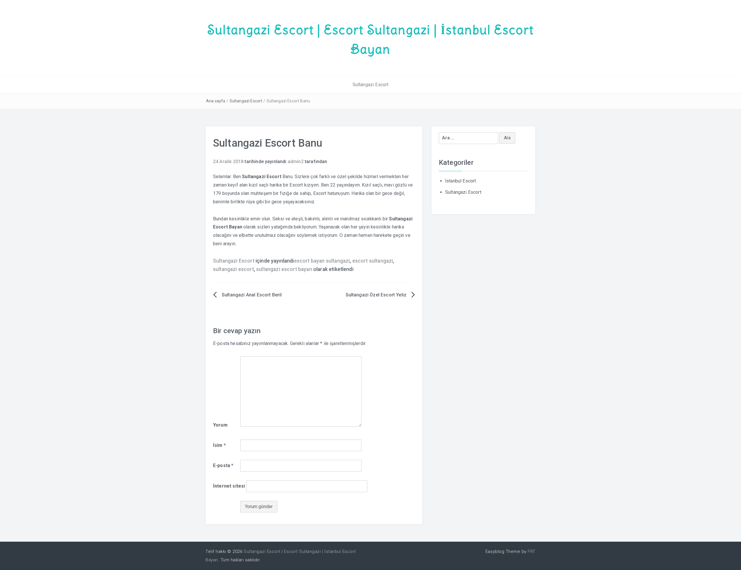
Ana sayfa (215, 101)
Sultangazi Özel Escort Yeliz (376, 295)
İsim (219, 445)
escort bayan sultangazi (322, 261)
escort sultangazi (372, 261)
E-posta (223, 465)
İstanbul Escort (460, 181)
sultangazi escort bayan (284, 269)
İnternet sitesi (229, 486)
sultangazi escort (233, 269)
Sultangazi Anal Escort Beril (252, 295)
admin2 (296, 161)
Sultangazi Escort (371, 84)
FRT (531, 551)
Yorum (220, 425)
